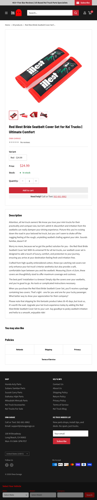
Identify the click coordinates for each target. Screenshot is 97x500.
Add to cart (28, 190)
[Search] (75, 13)
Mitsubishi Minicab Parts (16, 400)
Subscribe (85, 2)
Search (89, 495)
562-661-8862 (60, 196)
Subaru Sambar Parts (15, 388)
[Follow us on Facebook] (7, 465)
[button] (69, 190)
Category (61, 491)
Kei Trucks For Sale (14, 408)
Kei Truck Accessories (15, 404)
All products (17, 25)
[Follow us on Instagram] (11, 465)
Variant (12, 151)
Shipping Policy (60, 392)
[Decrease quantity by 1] (22, 181)
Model (32, 491)
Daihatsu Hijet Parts (14, 396)
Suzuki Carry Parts (13, 392)
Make (5, 491)
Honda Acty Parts (13, 384)
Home (7, 25)
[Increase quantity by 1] (36, 181)
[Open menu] (6, 13)
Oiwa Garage (15, 138)
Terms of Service (48, 359)
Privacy (77, 349)
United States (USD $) (15, 453)
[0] (89, 12)
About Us (57, 388)
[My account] (84, 12)
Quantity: (13, 180)
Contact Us (58, 384)
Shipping (48, 349)
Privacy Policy (59, 400)
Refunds (19, 349)
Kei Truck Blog (60, 408)
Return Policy (59, 396)
